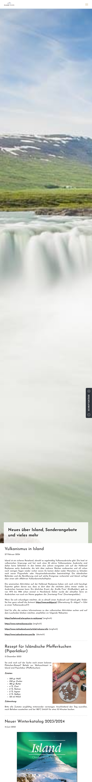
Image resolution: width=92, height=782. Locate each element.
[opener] (86, 5)
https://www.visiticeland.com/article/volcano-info (26, 629)
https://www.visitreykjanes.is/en (18, 624)
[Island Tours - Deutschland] (9, 4)
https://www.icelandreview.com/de (20, 635)
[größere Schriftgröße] (88, 391)
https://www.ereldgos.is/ (46, 602)
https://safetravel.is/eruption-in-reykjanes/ (23, 618)
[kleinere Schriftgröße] (88, 414)
